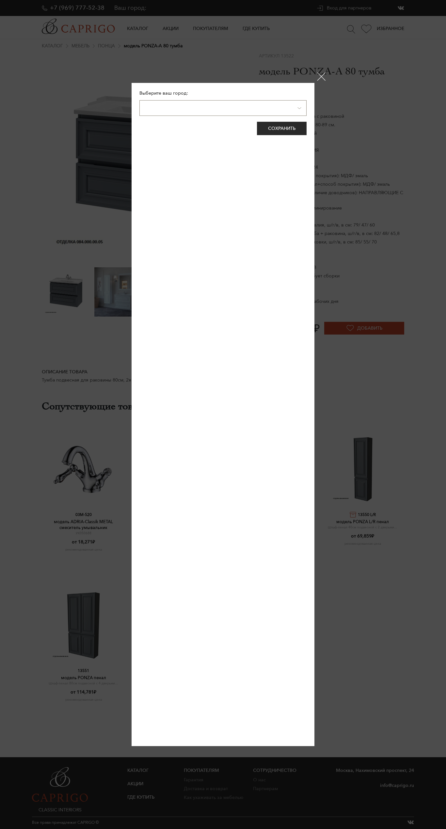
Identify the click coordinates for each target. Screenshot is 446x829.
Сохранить (281, 128)
